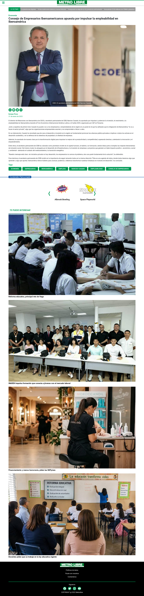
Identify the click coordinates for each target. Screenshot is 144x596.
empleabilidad (97, 169)
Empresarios (30, 169)
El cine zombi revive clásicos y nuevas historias (124, 9)
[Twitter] (17, 110)
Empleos (62, 169)
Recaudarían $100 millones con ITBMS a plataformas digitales (90, 9)
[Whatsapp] (10, 110)
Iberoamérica (47, 169)
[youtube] (79, 588)
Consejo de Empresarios (118, 169)
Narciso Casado (78, 169)
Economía (15, 169)
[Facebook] (13, 110)
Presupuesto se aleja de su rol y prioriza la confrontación (52, 9)
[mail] (74, 588)
